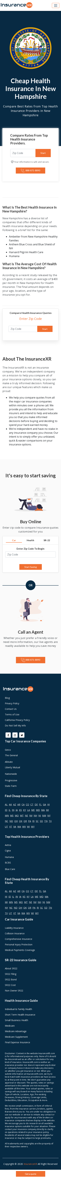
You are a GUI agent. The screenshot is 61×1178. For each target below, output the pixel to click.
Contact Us (11, 708)
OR (25, 821)
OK (20, 821)
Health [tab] (30, 540)
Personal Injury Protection (18, 944)
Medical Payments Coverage (20, 950)
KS (20, 810)
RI (33, 821)
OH (16, 821)
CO (27, 804)
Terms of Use (12, 714)
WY (32, 826)
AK (10, 804)
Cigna (8, 850)
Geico (8, 749)
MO (17, 815)
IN (13, 810)
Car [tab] (14, 540)
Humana (9, 857)
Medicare (10, 1025)
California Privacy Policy (17, 720)
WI (28, 826)
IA (17, 810)
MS (12, 815)
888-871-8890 (32, 170)
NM (44, 815)
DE (36, 804)
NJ (39, 815)
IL (10, 810)
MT (22, 815)
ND (11, 821)
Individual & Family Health (18, 1009)
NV (30, 815)
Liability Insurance (14, 927)
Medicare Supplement (16, 1036)
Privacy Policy (12, 703)
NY (48, 815)
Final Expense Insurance (17, 1042)
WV (24, 826)
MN (7, 815)
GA (44, 804)
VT (10, 826)
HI (48, 804)
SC (37, 821)
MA (43, 810)
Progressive (11, 780)
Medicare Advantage (16, 1031)
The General (11, 755)
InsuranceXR (30, 1163)
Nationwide (11, 773)
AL (6, 804)
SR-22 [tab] (47, 540)
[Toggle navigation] (55, 5)
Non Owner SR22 (14, 990)
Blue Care (10, 869)
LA (28, 810)
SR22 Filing (10, 973)
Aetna (8, 845)
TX (50, 821)
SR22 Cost (10, 985)
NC (6, 821)
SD (41, 821)
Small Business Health (16, 1020)
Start (43, 153)
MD (38, 810)
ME (33, 810)
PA (29, 821)
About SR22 (11, 968)
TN (45, 821)
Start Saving (30, 567)
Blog (7, 697)
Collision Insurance (15, 933)
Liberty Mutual (12, 767)
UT (6, 826)
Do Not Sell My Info (15, 725)
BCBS (8, 862)
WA (19, 826)
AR (18, 804)
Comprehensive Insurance (18, 938)
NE (26, 815)
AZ (14, 804)
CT (31, 804)
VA (14, 826)
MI (47, 810)
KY (24, 810)
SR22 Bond (11, 979)
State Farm (11, 785)
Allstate (9, 761)
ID (6, 810)
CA (23, 804)
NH (35, 815)
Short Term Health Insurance (20, 1014)
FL (40, 804)
